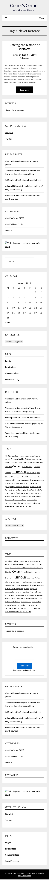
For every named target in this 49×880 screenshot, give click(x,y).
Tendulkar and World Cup (22, 503)
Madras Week (21, 477)
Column (17, 466)
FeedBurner (30, 670)
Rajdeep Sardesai (24, 490)
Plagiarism (33, 483)
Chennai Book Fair (16, 462)
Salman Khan (28, 493)
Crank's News (11, 224)
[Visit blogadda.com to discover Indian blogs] (24, 246)
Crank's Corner (24, 5)
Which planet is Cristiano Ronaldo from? (23, 180)
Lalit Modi (12, 477)
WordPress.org (12, 379)
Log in (8, 361)
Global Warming (27, 467)
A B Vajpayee (9, 456)
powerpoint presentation (13, 487)
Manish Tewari (15, 480)
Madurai (29, 477)
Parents (26, 483)
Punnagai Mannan (11, 490)
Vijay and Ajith (26, 506)
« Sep (7, 322)
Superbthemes (24, 875)
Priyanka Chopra (35, 487)
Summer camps (26, 496)
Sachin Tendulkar (16, 493)
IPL (35, 473)
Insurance (30, 473)
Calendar (32, 459)
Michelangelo (39, 480)
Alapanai (37, 456)
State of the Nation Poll (12, 496)
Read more (24, 90)
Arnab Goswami (11, 459)
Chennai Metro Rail (30, 462)
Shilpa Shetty (37, 493)
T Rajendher (35, 503)
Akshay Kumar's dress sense (24, 456)
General (8, 230)
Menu (41, 18)
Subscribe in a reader (15, 110)
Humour (19, 471)
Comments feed (12, 373)
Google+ (9, 132)
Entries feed (10, 367)
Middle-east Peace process (14, 483)
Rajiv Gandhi (35, 490)
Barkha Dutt (24, 459)
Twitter (8, 139)
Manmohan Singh (27, 480)
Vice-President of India (13, 506)
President (25, 487)
